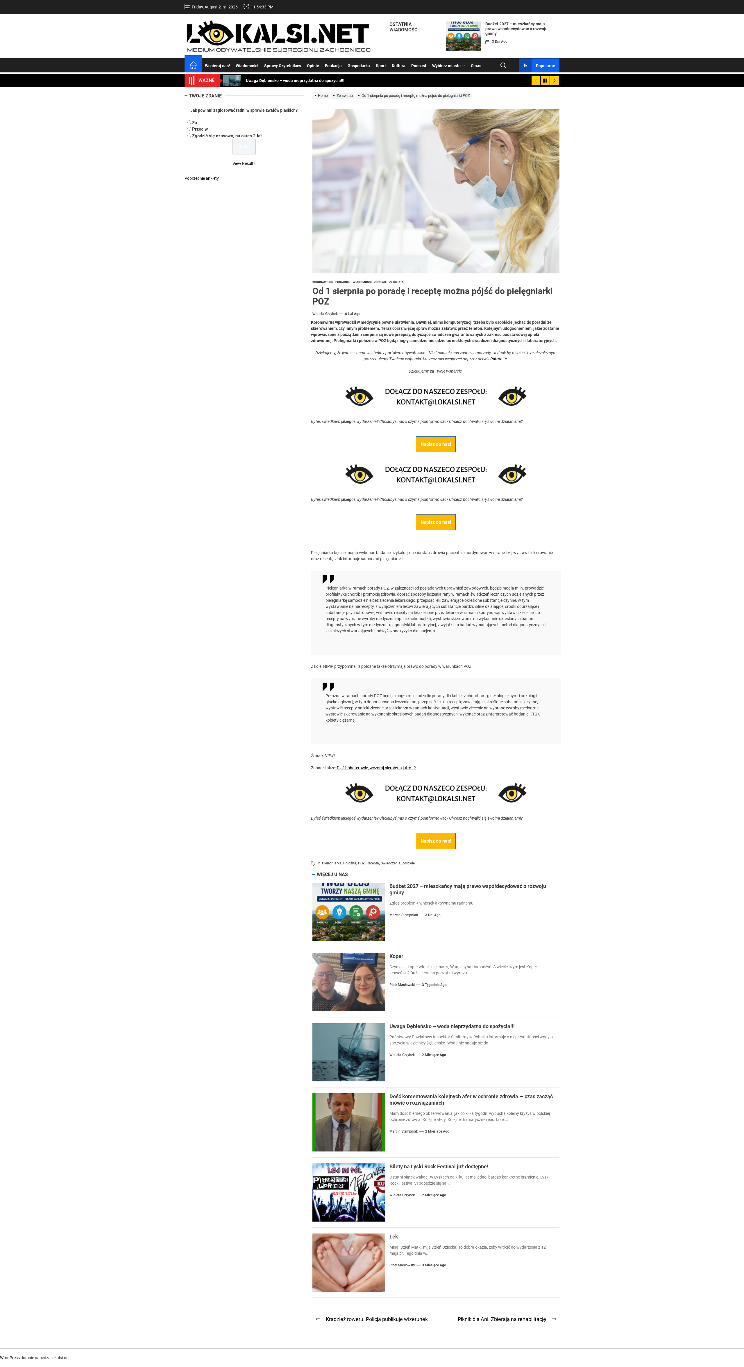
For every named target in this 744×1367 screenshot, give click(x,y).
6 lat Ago (352, 314)
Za (194, 122)
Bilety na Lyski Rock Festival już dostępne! (438, 1166)
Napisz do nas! (436, 444)
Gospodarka (359, 65)
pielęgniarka (331, 863)
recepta (372, 863)
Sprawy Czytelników (282, 65)
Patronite (498, 359)
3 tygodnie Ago (434, 985)
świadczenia (390, 863)
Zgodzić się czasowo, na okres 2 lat (227, 135)
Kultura (398, 65)
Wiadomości (247, 65)
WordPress (10, 1357)
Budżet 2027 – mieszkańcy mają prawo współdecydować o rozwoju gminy (516, 29)
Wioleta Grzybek (325, 314)
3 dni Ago (499, 42)
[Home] (193, 66)
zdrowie (408, 863)
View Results (244, 163)
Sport (381, 65)
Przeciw (200, 129)
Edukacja (333, 65)
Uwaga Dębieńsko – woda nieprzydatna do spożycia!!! (452, 1026)
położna (349, 863)
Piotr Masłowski (402, 985)
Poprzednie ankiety (202, 178)
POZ (361, 863)
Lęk (393, 1236)
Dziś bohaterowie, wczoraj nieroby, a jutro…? (376, 768)
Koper (396, 956)
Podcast (418, 65)
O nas (476, 65)
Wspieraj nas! (217, 65)
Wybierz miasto (446, 65)
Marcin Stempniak (403, 915)
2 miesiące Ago (434, 1055)
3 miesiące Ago (434, 1265)
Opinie (313, 65)
